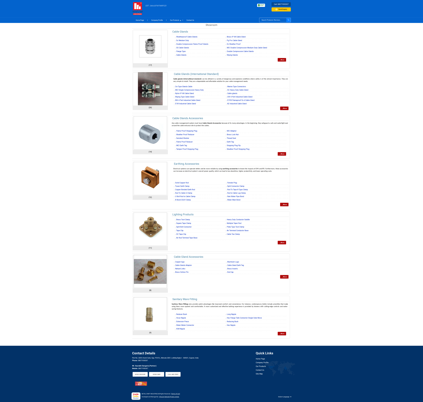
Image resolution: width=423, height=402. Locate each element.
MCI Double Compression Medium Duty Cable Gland (247, 48)
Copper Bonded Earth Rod (185, 190)
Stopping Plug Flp (234, 145)
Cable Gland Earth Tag (235, 265)
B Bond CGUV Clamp (183, 200)
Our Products (174, 20)
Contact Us (190, 20)
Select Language (283, 397)
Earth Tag (230, 142)
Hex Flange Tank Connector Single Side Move (244, 318)
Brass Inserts (232, 269)
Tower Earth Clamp (182, 186)
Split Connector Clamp (235, 186)
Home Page (140, 20)
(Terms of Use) (175, 394)
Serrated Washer (182, 138)
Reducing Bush (232, 321)
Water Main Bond (233, 200)
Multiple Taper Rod (234, 223)
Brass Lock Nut (233, 134)
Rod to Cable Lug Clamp (236, 193)
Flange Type (181, 51)
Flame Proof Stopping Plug (186, 131)
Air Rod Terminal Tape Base (186, 238)
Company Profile (157, 20)
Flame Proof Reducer (184, 142)
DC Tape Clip (181, 234)
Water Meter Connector (185, 325)
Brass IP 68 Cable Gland (236, 37)
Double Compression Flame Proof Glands (192, 44)
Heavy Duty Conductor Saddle (238, 220)
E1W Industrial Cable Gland (185, 104)
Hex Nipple (231, 325)
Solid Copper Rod (182, 183)
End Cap (230, 272)
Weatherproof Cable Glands (186, 37)
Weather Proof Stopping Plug (238, 149)
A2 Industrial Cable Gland (237, 104)
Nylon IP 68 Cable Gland (184, 93)
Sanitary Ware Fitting (184, 299)
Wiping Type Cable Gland (184, 97)
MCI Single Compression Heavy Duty (189, 90)
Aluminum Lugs (233, 262)
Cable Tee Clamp (233, 234)
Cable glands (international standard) (196, 74)
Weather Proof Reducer (185, 134)
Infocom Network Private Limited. (169, 397)
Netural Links (180, 269)
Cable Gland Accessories (188, 256)
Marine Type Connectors (236, 86)
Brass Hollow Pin (181, 272)
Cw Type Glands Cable (183, 86)
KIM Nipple (180, 329)
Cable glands (232, 93)
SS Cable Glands (182, 48)
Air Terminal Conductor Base (238, 230)
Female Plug (232, 183)
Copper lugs (180, 262)
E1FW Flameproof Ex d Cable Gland (240, 100)
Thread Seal (231, 138)
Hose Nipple (181, 318)
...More (281, 60)
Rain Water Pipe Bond (235, 196)
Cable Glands (180, 31)
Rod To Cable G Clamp (183, 193)
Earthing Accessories (186, 163)
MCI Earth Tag (181, 145)
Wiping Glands (232, 55)
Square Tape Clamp (183, 223)
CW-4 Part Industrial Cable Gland (239, 97)
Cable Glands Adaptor (183, 265)
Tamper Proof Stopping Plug (187, 149)
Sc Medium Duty (182, 40)
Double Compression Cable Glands (240, 51)
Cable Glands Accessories (187, 118)
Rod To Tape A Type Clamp (237, 190)
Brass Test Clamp (183, 220)
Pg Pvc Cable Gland (234, 40)
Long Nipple (231, 314)
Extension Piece (182, 321)
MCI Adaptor (232, 131)
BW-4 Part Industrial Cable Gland (187, 100)
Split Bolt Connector (184, 227)
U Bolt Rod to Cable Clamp (185, 196)
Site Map (259, 374)
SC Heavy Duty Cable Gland (237, 90)
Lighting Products (183, 214)
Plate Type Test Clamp (235, 227)
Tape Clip (179, 230)
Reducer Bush (181, 314)
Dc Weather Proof (234, 44)
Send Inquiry (282, 9)
